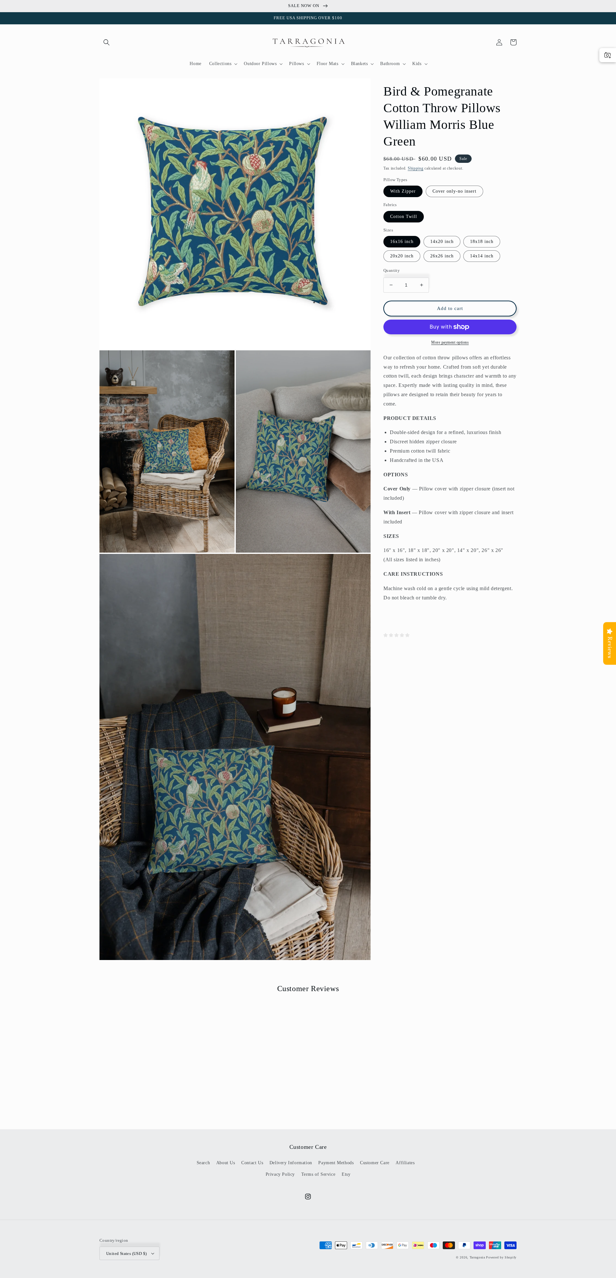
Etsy (346, 1174)
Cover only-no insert (454, 191)
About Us (225, 1162)
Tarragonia (477, 1257)
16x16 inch (402, 241)
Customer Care (374, 1162)
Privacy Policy (280, 1174)
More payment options (450, 342)
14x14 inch (481, 256)
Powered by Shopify (501, 1257)
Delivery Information (291, 1162)
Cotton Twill (403, 216)
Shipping (416, 168)
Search (203, 1162)
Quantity (391, 270)
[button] (106, 42)
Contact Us (252, 1162)
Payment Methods (336, 1162)
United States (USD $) (126, 1253)
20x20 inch (402, 256)
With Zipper (403, 191)
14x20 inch (442, 241)
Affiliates (405, 1162)
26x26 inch (442, 256)
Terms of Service (318, 1174)
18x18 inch (481, 241)
